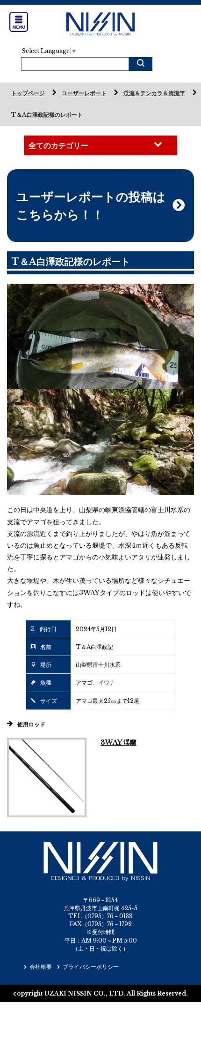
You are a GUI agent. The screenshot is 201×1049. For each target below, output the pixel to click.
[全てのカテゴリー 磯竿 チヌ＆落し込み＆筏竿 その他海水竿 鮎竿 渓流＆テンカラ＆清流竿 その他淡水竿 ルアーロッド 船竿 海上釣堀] (100, 145)
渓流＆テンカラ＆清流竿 (154, 93)
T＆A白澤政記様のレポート (47, 114)
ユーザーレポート (84, 93)
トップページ (28, 93)
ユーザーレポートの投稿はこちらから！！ (90, 205)
